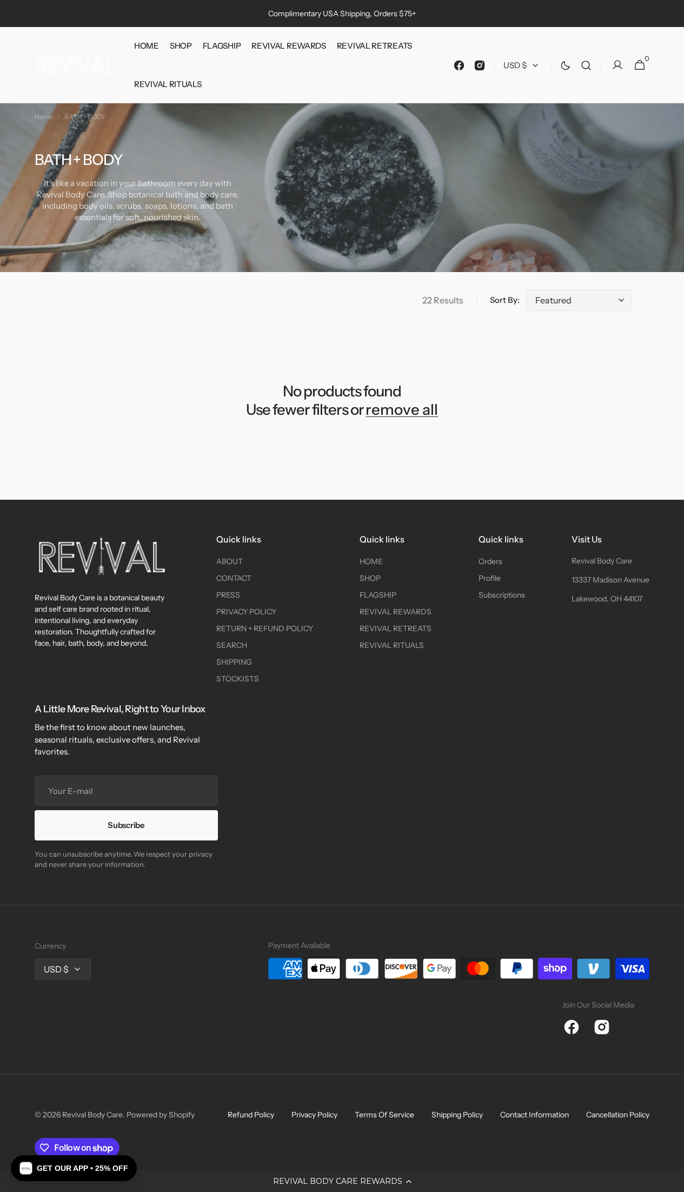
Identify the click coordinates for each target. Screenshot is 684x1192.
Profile (490, 578)
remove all (402, 410)
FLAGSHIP (378, 595)
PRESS (228, 595)
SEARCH (231, 645)
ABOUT (229, 561)
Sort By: (505, 300)
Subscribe (126, 825)
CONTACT (233, 578)
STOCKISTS (237, 679)
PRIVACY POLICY (246, 612)
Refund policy (251, 1115)
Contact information (534, 1115)
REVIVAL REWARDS (395, 612)
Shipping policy (457, 1115)
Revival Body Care (602, 561)
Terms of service (384, 1115)
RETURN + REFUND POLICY (264, 628)
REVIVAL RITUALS (392, 645)
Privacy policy (314, 1115)
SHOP (370, 578)
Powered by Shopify (161, 1115)
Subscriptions (502, 595)
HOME (371, 561)
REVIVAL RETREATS (395, 628)
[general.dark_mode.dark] (565, 65)
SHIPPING (234, 662)
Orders (490, 561)
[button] (342, 1181)
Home (44, 116)
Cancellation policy (617, 1115)
